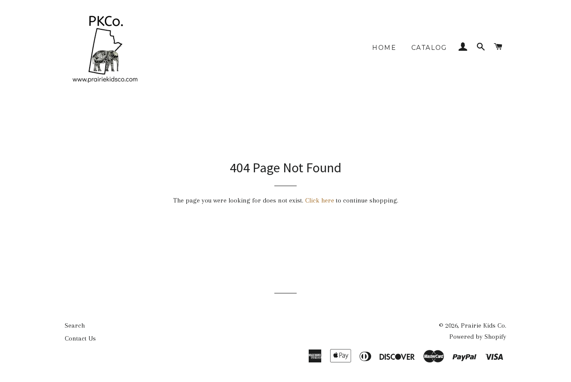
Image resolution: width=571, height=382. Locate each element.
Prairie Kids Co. (483, 325)
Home (384, 48)
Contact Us (80, 338)
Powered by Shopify (477, 337)
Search (75, 325)
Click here (319, 200)
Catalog (429, 48)
